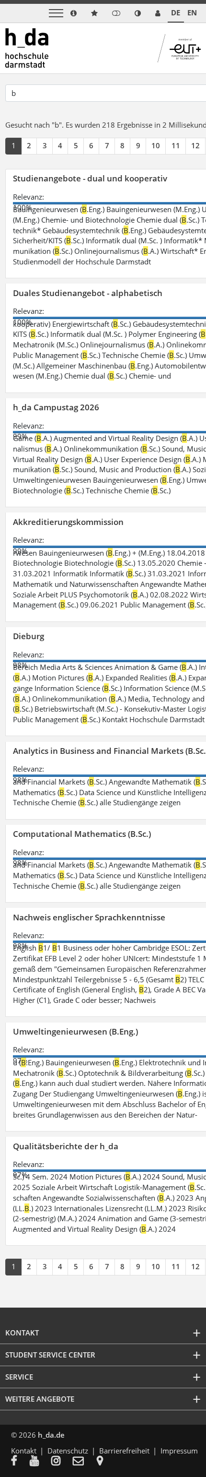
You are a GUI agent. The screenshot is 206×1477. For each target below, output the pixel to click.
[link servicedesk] (158, 13)
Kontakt (23, 1450)
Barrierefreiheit (124, 1450)
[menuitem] (20, 1461)
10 (155, 145)
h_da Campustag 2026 (56, 407)
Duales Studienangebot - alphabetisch (87, 292)
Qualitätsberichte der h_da (65, 1146)
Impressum (179, 1450)
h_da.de (51, 1435)
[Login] (116, 13)
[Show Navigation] (56, 13)
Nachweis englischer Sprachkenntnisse (89, 917)
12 (195, 145)
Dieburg (28, 636)
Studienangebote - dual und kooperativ (90, 178)
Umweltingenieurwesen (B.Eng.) (75, 1031)
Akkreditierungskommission (68, 521)
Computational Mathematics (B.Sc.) (82, 833)
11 (176, 145)
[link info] (73, 13)
